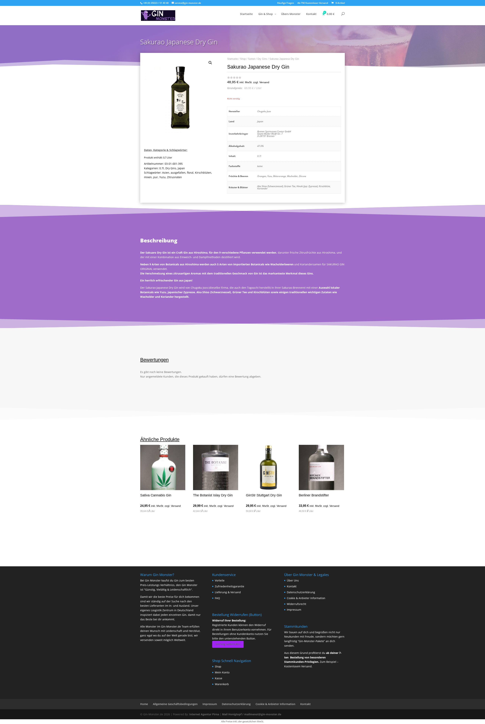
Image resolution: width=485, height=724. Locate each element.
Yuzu (162, 177)
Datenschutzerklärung (301, 592)
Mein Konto (222, 672)
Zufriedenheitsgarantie (229, 586)
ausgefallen (178, 172)
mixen (148, 177)
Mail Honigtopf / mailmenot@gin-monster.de (251, 714)
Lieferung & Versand (228, 592)
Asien (165, 172)
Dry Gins (170, 168)
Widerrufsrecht (296, 604)
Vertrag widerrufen (228, 644)
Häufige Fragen (285, 3)
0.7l (161, 168)
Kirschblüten (203, 172)
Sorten (251, 58)
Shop (243, 58)
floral (190, 172)
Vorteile (220, 580)
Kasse (218, 678)
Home (144, 704)
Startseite (232, 58)
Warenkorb (222, 684)
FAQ (217, 598)
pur (155, 177)
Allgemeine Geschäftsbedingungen (175, 704)
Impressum (294, 609)
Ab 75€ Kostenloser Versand (312, 3)
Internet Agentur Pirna (204, 714)
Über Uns (293, 580)
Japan (181, 168)
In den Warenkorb (160, 521)
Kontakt (291, 586)
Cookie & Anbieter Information (306, 598)
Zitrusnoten (174, 177)
